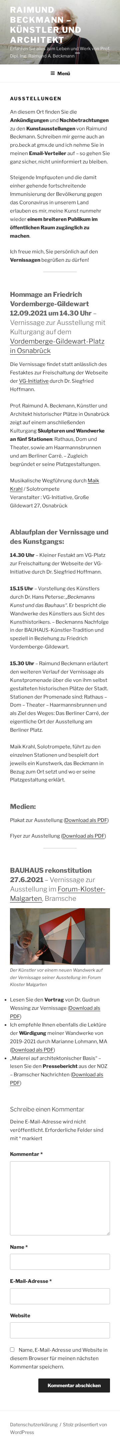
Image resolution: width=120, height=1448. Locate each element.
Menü (63, 73)
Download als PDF (86, 820)
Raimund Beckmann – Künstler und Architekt (46, 25)
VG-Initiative (34, 381)
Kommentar (26, 1154)
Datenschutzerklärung (34, 1424)
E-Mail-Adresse (31, 1281)
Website (20, 1316)
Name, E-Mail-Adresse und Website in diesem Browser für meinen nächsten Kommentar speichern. (59, 1358)
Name (19, 1247)
